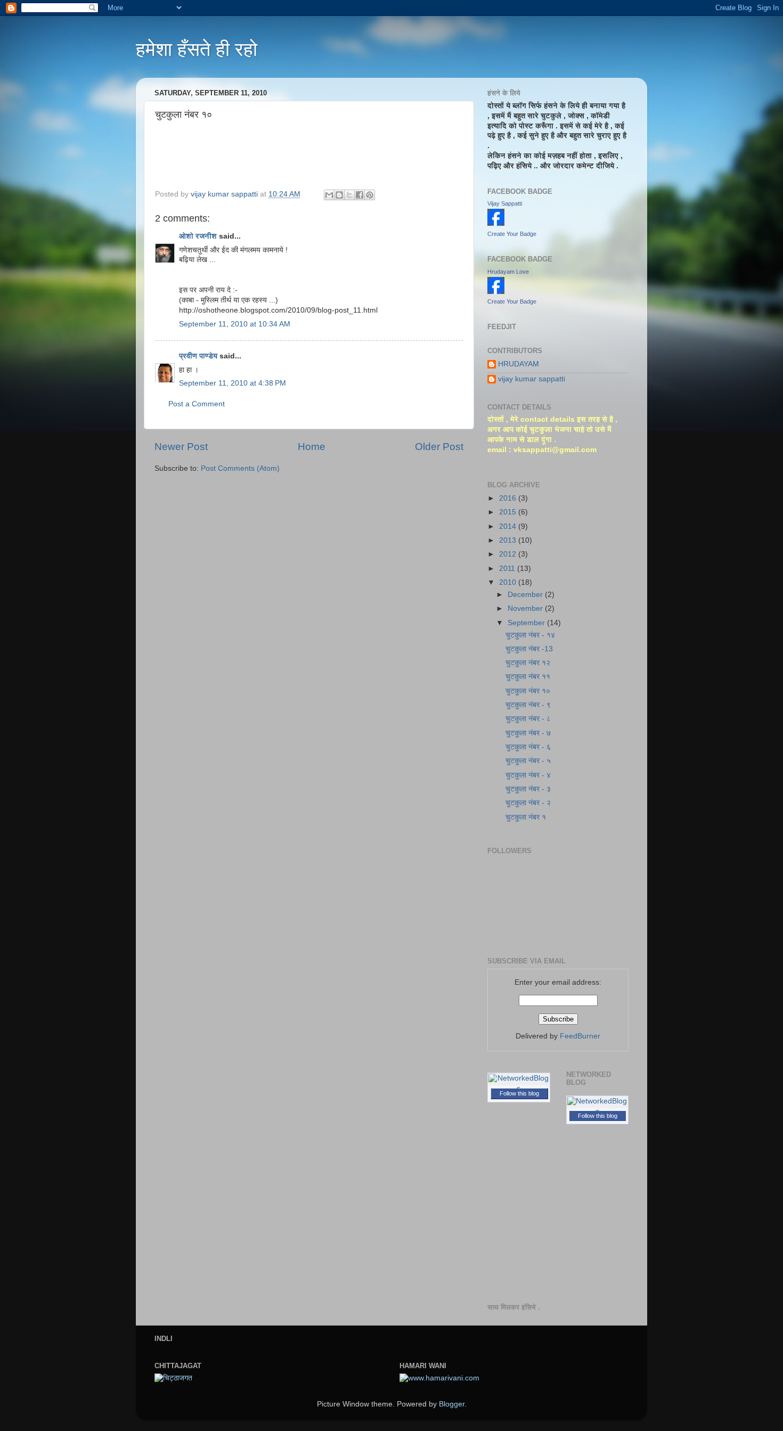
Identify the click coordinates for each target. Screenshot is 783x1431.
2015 (508, 512)
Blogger (451, 1404)
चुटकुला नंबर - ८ (528, 719)
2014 (508, 526)
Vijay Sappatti (504, 203)
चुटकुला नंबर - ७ (528, 733)
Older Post (439, 446)
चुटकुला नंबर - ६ (528, 747)
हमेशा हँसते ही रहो (196, 49)
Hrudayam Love (508, 271)
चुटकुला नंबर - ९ (528, 705)
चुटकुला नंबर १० (527, 691)
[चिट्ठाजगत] (173, 1378)
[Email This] (329, 195)
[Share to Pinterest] (369, 195)
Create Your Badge (511, 234)
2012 (508, 554)
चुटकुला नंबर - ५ (528, 761)
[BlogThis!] (339, 195)
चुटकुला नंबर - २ (528, 803)
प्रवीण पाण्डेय (198, 356)
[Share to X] (349, 195)
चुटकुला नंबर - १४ (530, 635)
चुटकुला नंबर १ (525, 817)
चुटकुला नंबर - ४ (528, 775)
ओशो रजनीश (198, 236)
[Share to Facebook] (359, 195)
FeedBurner (580, 1036)
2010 (508, 582)
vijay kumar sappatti (531, 379)
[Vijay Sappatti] (495, 223)
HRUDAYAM (518, 364)
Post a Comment (196, 404)
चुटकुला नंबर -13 (529, 649)
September (527, 623)
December (526, 595)
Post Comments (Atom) (240, 468)
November (526, 608)
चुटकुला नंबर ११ (527, 677)
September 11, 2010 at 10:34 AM (234, 324)
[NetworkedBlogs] (518, 1088)
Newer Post (181, 446)
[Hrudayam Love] (495, 292)
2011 (508, 569)
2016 (508, 498)
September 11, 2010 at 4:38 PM (232, 383)
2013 (508, 540)
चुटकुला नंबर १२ (527, 663)
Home (311, 446)
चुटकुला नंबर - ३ (528, 789)
